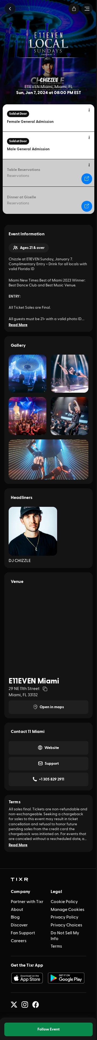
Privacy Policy (64, 917)
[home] (19, 879)
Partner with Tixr (27, 902)
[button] (10, 8)
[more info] (89, 110)
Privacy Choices (66, 925)
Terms (56, 946)
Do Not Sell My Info (65, 936)
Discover (19, 925)
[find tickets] (86, 178)
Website (51, 748)
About (17, 909)
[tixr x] (14, 1004)
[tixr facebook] (35, 1004)
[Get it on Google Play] (66, 978)
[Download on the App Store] (27, 978)
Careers (18, 941)
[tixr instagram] (25, 1004)
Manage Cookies (67, 909)
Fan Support (23, 933)
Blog (15, 917)
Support (52, 764)
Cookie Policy (64, 902)
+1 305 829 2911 (51, 779)
